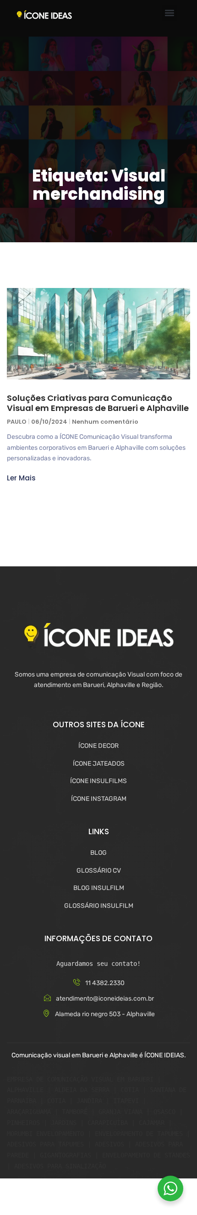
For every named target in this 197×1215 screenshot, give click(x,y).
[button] (169, 13)
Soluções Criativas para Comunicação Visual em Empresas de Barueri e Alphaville (98, 403)
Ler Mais (21, 478)
